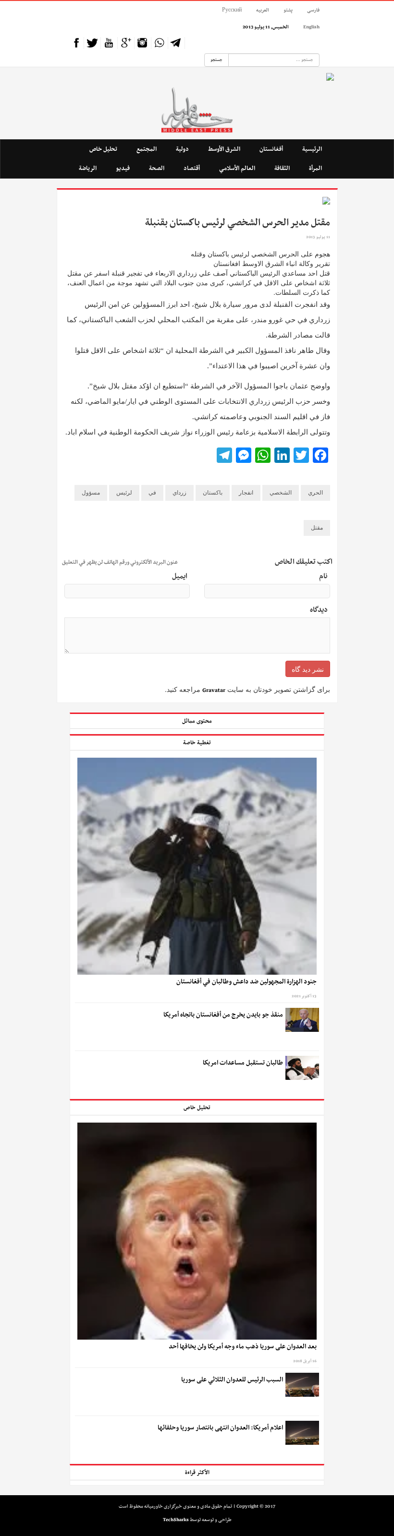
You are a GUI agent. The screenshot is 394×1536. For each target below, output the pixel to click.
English (311, 27)
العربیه (262, 10)
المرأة (315, 168)
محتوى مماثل (197, 721)
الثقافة (282, 168)
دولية (182, 149)
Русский (232, 10)
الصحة (156, 168)
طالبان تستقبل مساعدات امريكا (243, 1063)
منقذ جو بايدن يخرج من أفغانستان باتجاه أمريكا (223, 1015)
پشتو (288, 10)
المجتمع (146, 149)
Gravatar (213, 690)
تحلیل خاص (197, 1108)
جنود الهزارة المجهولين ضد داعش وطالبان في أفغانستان (246, 982)
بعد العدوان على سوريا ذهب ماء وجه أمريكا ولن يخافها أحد (243, 1347)
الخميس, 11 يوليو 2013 (266, 27)
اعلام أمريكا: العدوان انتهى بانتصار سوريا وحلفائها (220, 1428)
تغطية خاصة (197, 743)
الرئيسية (312, 149)
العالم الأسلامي (237, 168)
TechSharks (176, 1520)
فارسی (313, 10)
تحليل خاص (103, 149)
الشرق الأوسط (224, 149)
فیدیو (123, 168)
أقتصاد (192, 168)
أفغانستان (271, 149)
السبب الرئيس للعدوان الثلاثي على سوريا (232, 1380)
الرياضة (88, 168)
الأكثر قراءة (197, 1472)
